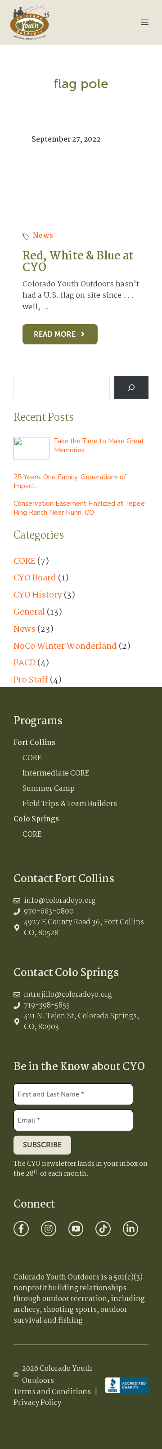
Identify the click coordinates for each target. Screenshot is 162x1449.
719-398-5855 (47, 1005)
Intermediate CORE (55, 773)
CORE (25, 561)
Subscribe (42, 1145)
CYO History (38, 595)
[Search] (131, 387)
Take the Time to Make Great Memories (99, 446)
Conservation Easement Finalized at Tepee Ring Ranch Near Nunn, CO (79, 508)
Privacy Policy (37, 1403)
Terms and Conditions (52, 1392)
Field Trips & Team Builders (69, 804)
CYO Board (35, 578)
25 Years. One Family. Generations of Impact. (70, 481)
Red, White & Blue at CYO (78, 262)
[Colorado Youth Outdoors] (29, 22)
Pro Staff (31, 680)
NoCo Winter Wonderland (65, 646)
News (43, 235)
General (29, 612)
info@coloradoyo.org (60, 900)
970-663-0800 (49, 911)
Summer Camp (48, 788)
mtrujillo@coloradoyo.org (68, 994)
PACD (25, 663)
